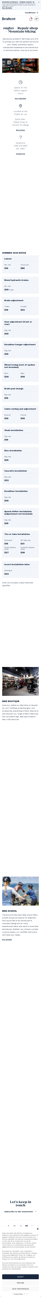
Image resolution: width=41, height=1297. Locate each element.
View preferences (20, 1289)
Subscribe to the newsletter (18, 1212)
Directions (20, 130)
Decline (20, 1283)
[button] (38, 1229)
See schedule (20, 98)
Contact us (20, 154)
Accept (20, 1277)
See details (7, 8)
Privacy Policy (18, 1294)
